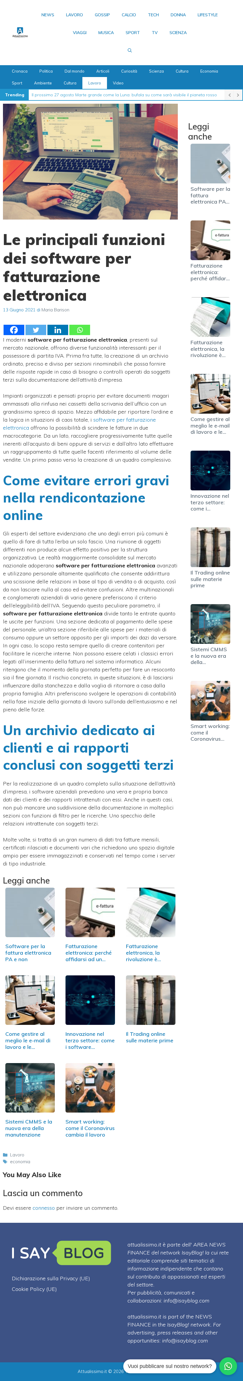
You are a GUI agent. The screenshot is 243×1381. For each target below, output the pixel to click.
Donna (178, 14)
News (47, 14)
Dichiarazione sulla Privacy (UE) (51, 1278)
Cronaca (20, 71)
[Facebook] (14, 330)
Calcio (129, 14)
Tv (155, 32)
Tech (153, 14)
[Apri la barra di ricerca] (130, 50)
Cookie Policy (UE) (34, 1289)
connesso (44, 1207)
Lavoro (74, 14)
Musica (106, 32)
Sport (133, 32)
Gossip (102, 14)
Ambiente (43, 83)
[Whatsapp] (79, 330)
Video (118, 83)
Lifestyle (208, 14)
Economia (209, 71)
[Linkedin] (57, 330)
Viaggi (80, 32)
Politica (46, 71)
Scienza (178, 32)
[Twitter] (35, 330)
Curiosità (129, 71)
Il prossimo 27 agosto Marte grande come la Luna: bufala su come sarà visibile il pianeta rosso (124, 94)
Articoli (102, 71)
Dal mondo (74, 71)
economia (20, 1161)
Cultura (182, 71)
